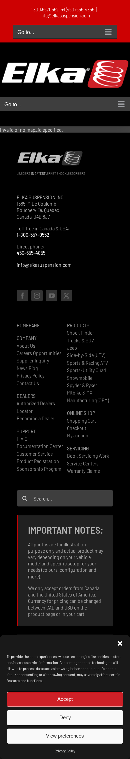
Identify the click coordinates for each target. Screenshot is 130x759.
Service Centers (83, 463)
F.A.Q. (23, 438)
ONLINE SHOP (81, 413)
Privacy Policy (65, 750)
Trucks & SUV (80, 340)
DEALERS (26, 396)
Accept (65, 699)
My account (78, 435)
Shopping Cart (81, 420)
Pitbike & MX (79, 392)
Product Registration (38, 461)
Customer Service (35, 453)
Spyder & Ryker (82, 385)
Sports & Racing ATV (87, 362)
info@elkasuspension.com (65, 15)
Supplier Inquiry (33, 360)
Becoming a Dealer (35, 418)
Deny (65, 717)
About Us (26, 345)
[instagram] (37, 295)
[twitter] (66, 295)
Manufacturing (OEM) (88, 400)
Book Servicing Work (88, 455)
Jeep (72, 347)
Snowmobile (79, 377)
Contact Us (28, 383)
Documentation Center (40, 446)
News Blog (27, 368)
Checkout (76, 428)
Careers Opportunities (39, 353)
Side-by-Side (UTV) (86, 355)
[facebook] (22, 295)
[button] (120, 643)
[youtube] (51, 295)
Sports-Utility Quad (86, 370)
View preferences (65, 736)
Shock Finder (80, 332)
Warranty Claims (83, 470)
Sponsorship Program (39, 468)
